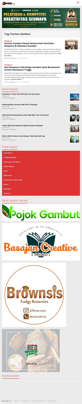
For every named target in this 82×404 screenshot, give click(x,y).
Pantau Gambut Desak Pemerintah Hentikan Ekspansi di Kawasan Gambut (29, 44)
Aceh (5, 171)
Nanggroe (8, 41)
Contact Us (16, 401)
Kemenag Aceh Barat (12, 162)
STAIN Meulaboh (10, 157)
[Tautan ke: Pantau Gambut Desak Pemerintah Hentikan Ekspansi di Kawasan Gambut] (71, 44)
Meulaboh (7, 189)
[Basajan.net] (8, 3)
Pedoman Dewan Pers (38, 401)
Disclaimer (26, 401)
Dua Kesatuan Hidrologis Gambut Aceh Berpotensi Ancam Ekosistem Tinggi (32, 68)
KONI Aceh (8, 175)
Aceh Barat (8, 153)
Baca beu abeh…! (17, 79)
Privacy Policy (52, 401)
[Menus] (78, 2)
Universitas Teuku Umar (13, 180)
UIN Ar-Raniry (9, 166)
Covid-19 (7, 193)
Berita (6, 58)
